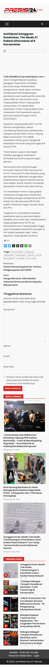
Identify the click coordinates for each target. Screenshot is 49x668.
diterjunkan (9, 255)
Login (36, 655)
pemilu (31, 255)
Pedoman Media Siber (20, 655)
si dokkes (21, 258)
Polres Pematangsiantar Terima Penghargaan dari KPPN (22, 267)
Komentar (9, 309)
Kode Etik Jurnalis (29, 652)
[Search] (42, 24)
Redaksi (14, 652)
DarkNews (21, 661)
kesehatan (21, 255)
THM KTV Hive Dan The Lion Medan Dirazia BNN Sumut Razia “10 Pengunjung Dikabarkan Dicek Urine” (10, 604)
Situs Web (8, 366)
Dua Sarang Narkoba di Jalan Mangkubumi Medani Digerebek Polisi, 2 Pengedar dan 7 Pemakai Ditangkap (24, 468)
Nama (7, 345)
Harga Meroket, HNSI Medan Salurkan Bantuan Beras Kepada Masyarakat (22, 280)
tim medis (31, 258)
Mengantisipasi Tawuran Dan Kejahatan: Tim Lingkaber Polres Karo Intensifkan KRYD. (10, 621)
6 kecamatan (17, 252)
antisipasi (29, 252)
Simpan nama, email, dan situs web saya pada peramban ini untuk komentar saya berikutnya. (24, 380)
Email (7, 356)
